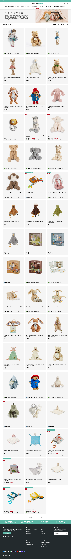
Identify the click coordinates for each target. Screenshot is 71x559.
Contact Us (43, 531)
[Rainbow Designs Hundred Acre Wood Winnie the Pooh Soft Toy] (57, 353)
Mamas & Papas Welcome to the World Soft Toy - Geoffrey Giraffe (57, 164)
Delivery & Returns (44, 546)
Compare (54, 24)
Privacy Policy (43, 544)
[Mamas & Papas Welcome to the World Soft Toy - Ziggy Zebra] (35, 124)
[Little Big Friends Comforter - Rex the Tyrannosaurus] (57, 210)
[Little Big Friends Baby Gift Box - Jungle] (13, 267)
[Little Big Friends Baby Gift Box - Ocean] (57, 239)
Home (6, 6)
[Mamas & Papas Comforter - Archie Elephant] (35, 468)
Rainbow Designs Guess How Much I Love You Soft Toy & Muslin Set (13, 307)
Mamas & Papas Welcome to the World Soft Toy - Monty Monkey (13, 193)
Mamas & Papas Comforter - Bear (54, 479)
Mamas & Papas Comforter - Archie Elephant (34, 479)
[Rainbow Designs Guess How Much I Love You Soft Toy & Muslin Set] (13, 296)
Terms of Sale (43, 540)
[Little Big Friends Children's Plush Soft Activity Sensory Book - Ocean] (13, 497)
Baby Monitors (28, 533)
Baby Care (56, 6)
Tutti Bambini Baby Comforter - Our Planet (34, 450)
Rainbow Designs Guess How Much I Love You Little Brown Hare (35, 336)
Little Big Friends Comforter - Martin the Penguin (12, 250)
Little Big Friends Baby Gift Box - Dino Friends (34, 250)
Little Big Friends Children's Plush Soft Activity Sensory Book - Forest (34, 193)
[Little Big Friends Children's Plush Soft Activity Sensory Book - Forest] (35, 182)
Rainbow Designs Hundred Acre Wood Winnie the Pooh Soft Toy (57, 365)
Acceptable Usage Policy (45, 542)
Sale (37, 8)
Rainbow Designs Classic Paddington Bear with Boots (34, 107)
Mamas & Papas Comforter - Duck (32, 77)
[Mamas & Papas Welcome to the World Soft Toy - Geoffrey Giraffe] (57, 153)
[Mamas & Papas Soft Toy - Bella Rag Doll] (13, 38)
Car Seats (17, 6)
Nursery (28, 6)
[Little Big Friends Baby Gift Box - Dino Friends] (35, 239)
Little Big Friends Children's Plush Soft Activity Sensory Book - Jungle (34, 509)
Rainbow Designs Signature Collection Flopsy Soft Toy (13, 78)
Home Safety (62, 6)
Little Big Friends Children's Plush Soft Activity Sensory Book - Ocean (12, 509)
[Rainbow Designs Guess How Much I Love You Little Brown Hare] (35, 324)
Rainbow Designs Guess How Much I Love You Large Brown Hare (13, 107)
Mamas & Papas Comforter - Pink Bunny (11, 450)
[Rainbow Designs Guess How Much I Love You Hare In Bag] (13, 324)
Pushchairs (10, 6)
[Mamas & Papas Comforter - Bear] (57, 468)
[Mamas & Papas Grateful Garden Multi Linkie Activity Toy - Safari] (35, 411)
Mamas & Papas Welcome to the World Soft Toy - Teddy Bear (13, 164)
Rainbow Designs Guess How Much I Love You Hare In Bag (13, 336)
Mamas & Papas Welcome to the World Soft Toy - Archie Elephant (35, 164)
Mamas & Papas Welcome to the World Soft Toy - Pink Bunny (57, 107)
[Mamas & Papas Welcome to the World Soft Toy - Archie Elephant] (35, 153)
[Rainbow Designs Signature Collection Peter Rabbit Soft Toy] (57, 38)
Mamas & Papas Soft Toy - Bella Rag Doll (11, 48)
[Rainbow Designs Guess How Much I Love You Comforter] (57, 296)
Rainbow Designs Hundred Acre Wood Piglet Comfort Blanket (12, 365)
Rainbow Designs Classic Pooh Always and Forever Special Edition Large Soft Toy (57, 78)
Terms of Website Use (45, 538)
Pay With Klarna (43, 536)
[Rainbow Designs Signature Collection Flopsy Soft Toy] (13, 67)
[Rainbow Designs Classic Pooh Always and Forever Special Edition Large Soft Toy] (57, 67)
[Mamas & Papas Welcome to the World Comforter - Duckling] (57, 411)
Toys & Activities (48, 6)
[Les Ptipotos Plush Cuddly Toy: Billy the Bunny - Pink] (57, 182)
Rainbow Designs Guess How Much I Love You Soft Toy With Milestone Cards (57, 278)
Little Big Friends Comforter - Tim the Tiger (11, 221)
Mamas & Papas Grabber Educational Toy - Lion (12, 135)
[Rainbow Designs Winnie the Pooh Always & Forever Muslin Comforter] (57, 324)
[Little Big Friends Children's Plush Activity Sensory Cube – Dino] (13, 468)
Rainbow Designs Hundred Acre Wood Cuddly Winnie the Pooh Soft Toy (34, 49)
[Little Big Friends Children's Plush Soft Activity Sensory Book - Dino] (57, 439)
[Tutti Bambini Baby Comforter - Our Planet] (35, 439)
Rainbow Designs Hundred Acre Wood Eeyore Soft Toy (13, 394)
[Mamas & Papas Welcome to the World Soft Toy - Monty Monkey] (13, 182)
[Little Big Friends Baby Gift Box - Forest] (35, 267)
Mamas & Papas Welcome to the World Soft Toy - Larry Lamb (57, 136)
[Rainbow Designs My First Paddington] (35, 382)
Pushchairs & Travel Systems (31, 529)
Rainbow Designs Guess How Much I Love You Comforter (56, 307)
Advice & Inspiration (29, 544)
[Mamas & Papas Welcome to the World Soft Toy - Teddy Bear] (13, 153)
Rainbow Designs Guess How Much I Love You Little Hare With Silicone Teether (35, 307)
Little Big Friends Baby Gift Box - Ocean (55, 250)
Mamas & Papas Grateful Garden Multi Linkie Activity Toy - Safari (34, 422)
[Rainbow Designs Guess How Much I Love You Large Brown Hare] (13, 95)
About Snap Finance (44, 535)
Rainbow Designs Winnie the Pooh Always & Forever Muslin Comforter (57, 336)
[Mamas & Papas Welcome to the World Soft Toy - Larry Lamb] (57, 124)
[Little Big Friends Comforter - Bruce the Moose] (35, 210)
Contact (66, 0)
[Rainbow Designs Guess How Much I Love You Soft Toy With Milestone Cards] (57, 267)
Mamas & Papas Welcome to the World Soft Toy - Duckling (57, 394)
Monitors (22, 6)
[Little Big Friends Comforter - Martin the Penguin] (13, 239)
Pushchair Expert (7, 555)
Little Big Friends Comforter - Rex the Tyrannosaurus (55, 222)
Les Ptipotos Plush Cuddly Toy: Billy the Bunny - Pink (57, 192)
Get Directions (6, 533)
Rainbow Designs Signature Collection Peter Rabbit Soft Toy (57, 49)
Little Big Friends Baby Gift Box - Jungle (11, 277)
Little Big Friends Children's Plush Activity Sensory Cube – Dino (12, 480)
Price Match (43, 533)
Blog (33, 8)
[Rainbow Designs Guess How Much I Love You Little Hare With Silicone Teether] (35, 296)
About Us (61, 0)
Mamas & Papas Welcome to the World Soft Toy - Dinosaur (13, 422)
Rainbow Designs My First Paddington (32, 393)
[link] (29, 517)
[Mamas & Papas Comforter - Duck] (35, 67)
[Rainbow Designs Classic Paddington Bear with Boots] (35, 95)
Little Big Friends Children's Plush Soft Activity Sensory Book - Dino (56, 451)
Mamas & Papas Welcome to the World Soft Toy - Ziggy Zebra (35, 136)
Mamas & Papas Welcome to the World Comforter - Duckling (57, 422)
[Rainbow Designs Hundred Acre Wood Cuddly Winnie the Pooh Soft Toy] (35, 38)
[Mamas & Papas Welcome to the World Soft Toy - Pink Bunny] (57, 95)
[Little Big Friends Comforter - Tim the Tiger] (13, 210)
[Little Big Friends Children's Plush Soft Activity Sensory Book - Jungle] (35, 497)
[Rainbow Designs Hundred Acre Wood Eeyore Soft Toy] (13, 382)
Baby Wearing (34, 6)
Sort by (4, 24)
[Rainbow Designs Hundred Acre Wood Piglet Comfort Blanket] (13, 353)
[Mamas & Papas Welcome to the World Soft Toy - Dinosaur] (13, 411)
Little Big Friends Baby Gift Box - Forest (33, 277)
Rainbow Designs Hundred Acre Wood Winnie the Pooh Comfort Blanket (35, 365)
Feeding (41, 6)
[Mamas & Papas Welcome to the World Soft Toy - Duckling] (57, 382)
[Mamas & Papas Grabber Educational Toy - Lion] (13, 124)
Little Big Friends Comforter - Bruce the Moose (34, 221)
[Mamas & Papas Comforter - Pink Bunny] (13, 439)
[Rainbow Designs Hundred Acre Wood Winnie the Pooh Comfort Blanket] (35, 353)
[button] (67, 4)
